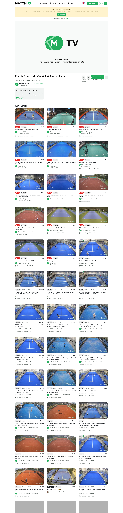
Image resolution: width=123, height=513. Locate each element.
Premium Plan (53, 11)
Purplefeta (52, 510)
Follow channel (38, 84)
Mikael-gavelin (21, 166)
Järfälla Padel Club (23, 168)
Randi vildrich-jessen (23, 199)
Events (54, 3)
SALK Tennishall (54, 230)
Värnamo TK (84, 199)
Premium (62, 3)
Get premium (61, 14)
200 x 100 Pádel (58, 199)
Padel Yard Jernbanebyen (56, 511)
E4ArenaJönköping (23, 132)
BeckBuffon (53, 263)
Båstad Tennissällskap (63, 427)
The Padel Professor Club (24, 200)
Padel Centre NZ (97, 329)
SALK (61, 230)
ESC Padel (84, 263)
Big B (82, 510)
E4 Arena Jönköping (23, 133)
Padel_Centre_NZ (86, 329)
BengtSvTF (52, 427)
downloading (36, 11)
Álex (51, 199)
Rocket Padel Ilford (55, 133)
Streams (45, 3)
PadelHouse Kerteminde (92, 510)
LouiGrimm (53, 491)
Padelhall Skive (61, 491)
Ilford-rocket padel (55, 132)
